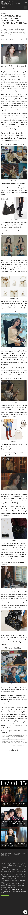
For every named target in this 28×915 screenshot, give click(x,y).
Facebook (14, 3)
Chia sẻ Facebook (26, 39)
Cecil (6, 39)
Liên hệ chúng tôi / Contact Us (20, 853)
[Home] (25, 912)
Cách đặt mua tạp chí (5, 854)
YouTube (19, 3)
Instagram (16, 3)
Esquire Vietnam (17, 854)
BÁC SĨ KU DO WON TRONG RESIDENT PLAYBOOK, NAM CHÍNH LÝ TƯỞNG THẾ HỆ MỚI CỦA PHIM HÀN (14, 736)
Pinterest (26, 41)
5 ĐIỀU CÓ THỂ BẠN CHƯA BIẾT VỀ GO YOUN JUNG (13, 739)
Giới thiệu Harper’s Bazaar (6, 853)
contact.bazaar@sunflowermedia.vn (13, 889)
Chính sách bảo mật (5, 855)
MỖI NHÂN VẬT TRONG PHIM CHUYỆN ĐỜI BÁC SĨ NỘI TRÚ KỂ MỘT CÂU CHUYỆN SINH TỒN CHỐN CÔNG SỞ (14, 742)
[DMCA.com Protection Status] (5, 895)
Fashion (4, 13)
